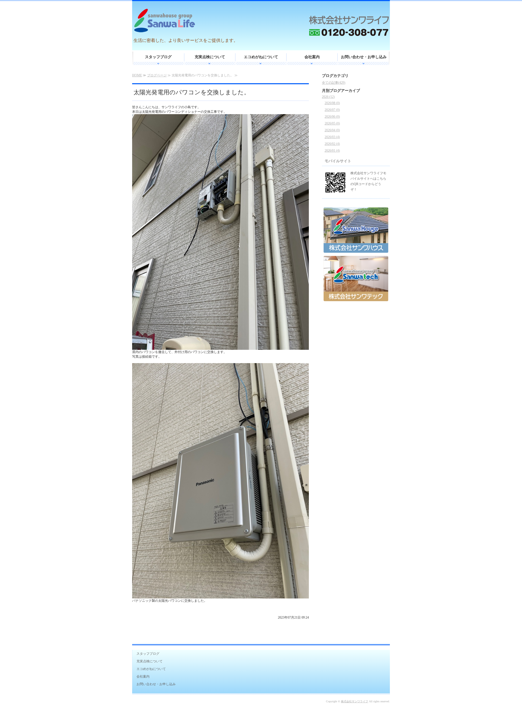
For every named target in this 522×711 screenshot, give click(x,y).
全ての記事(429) (333, 83)
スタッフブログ (158, 57)
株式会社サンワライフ (354, 701)
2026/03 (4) (332, 137)
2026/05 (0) (332, 123)
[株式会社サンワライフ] (187, 21)
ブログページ (157, 75)
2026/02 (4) (332, 144)
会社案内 (312, 57)
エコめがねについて (261, 57)
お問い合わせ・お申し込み (364, 57)
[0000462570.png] (356, 299)
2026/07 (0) (332, 110)
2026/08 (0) (332, 103)
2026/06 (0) (332, 116)
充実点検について (210, 57)
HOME (137, 75)
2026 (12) (328, 97)
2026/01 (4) (332, 150)
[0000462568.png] (356, 251)
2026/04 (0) (332, 130)
